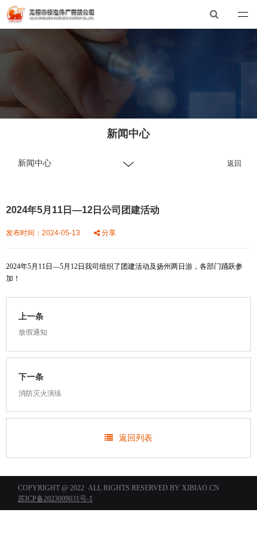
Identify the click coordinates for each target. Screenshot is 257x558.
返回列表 (135, 437)
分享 (108, 233)
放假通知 (33, 332)
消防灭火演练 (40, 393)
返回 (234, 163)
